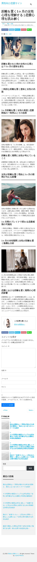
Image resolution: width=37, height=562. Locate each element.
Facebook (5, 29)
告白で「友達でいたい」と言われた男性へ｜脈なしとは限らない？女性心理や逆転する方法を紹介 (18, 517)
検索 (4, 464)
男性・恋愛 (8, 34)
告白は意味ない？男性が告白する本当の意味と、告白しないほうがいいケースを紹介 (18, 486)
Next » (31, 410)
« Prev (5, 410)
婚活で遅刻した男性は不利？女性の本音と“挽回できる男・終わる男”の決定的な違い (18, 527)
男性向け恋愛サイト (11, 3)
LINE (30, 29)
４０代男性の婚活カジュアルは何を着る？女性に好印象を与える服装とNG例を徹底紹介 (18, 495)
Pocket (24, 29)
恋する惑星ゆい (19, 324)
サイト (3, 387)
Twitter (11, 29)
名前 (3, 370)
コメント (5, 346)
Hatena (18, 29)
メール (4, 378)
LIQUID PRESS (19, 555)
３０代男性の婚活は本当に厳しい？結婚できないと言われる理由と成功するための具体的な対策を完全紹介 (18, 505)
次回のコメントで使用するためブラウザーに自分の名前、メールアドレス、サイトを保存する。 (18, 398)
